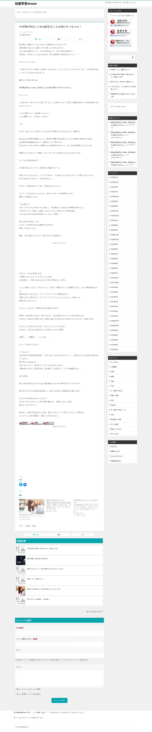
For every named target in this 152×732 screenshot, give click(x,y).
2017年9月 (114, 287)
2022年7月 (114, 177)
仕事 (112, 371)
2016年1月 (114, 349)
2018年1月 (114, 273)
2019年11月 (115, 211)
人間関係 (114, 367)
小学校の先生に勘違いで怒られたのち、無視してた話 (42, 548)
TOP (23, 712)
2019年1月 (114, 230)
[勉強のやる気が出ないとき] (60, 505)
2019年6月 (114, 225)
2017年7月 (114, 297)
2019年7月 (114, 220)
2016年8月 (114, 335)
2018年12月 (115, 235)
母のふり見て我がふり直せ (94, 611)
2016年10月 (115, 325)
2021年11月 (115, 182)
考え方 (28, 526)
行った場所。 (115, 424)
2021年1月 (114, 192)
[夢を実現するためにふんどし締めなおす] (87, 507)
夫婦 (112, 381)
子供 (112, 386)
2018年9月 (114, 244)
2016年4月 (114, 345)
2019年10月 (115, 215)
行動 (34, 526)
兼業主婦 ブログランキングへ (118, 35)
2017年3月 (114, 306)
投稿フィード (115, 451)
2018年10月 (115, 239)
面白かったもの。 (117, 429)
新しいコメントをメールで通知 (29, 689)
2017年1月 (114, 316)
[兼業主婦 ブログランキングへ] (25, 423)
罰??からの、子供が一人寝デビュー (122, 82)
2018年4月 (114, 258)
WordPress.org (116, 461)
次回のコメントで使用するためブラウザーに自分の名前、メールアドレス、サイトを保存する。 (53, 660)
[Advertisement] (59, 258)
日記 (112, 400)
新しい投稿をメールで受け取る (29, 694)
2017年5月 (114, 302)
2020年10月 (115, 196)
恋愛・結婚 (114, 395)
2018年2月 (114, 268)
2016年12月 (115, 321)
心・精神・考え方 (25, 35)
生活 (112, 414)
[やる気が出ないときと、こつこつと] (31, 506)
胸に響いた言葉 (116, 419)
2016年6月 (114, 340)
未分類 (113, 405)
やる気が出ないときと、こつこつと (31, 515)
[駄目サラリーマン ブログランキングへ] (48, 423)
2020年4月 (114, 206)
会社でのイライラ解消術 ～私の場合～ (38, 599)
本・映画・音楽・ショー (119, 410)
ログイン (114, 446)
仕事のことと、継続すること (35, 579)
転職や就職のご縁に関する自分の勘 (37, 558)
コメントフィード (117, 456)
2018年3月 (114, 263)
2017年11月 (115, 278)
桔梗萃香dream (26, 3)
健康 (112, 376)
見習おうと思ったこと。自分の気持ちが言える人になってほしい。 (46, 569)
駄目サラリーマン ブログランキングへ (121, 45)
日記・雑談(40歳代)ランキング (119, 25)
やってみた (114, 362)
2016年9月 (114, 330)
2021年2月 (114, 187)
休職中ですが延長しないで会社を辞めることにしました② (43, 589)
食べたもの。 (115, 434)
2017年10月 (115, 282)
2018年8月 (114, 249)
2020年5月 (114, 201)
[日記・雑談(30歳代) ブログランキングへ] (36, 423)
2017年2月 (114, 311)
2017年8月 (114, 292)
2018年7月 (114, 254)
